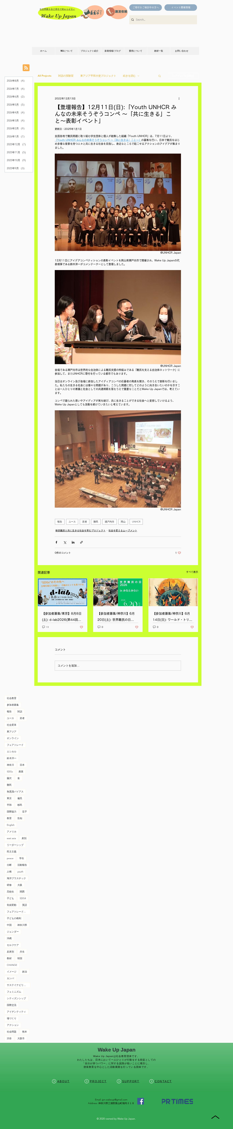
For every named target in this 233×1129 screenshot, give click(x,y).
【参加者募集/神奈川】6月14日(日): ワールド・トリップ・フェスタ (172, 617)
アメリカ (11, 831)
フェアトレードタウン (18, 911)
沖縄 (9, 938)
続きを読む (129, 75)
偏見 (19, 798)
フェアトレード (15, 744)
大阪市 (21, 1038)
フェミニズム (14, 991)
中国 (9, 924)
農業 (21, 771)
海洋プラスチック (16, 878)
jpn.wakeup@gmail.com (114, 1099)
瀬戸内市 (109, 521)
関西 (22, 891)
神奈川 (10, 764)
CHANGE (12, 965)
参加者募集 (13, 704)
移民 (19, 804)
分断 (9, 864)
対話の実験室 (66, 75)
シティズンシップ (16, 998)
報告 (59, 521)
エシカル (11, 751)
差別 (24, 838)
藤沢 (9, 778)
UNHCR (136, 521)
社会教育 (11, 698)
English (10, 824)
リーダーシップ (15, 844)
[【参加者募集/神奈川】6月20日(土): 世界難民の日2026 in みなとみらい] (118, 592)
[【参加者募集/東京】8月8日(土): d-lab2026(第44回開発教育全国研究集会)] (62, 592)
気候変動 (11, 904)
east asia (11, 838)
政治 (24, 971)
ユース (72, 521)
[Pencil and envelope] (85, 13)
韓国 (19, 958)
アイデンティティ (16, 1011)
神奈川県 (22, 924)
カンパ (10, 978)
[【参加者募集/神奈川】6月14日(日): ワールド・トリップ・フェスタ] (173, 592)
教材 (9, 958)
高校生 (10, 891)
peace (10, 858)
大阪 (19, 884)
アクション (13, 1025)
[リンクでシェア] (81, 542)
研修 (9, 884)
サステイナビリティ (17, 985)
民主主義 (11, 851)
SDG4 (23, 898)
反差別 (10, 951)
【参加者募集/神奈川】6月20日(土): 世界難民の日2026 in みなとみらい (116, 617)
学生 (21, 858)
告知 (19, 818)
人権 (9, 871)
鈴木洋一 (11, 758)
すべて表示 (192, 572)
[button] (159, 75)
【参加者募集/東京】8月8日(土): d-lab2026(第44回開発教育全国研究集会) (62, 617)
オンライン (13, 738)
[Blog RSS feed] (26, 67)
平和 (9, 804)
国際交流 (11, 1005)
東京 (9, 798)
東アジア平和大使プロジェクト (98, 75)
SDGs (10, 771)
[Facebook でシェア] (56, 542)
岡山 (123, 521)
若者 (84, 521)
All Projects (44, 75)
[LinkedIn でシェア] (73, 542)
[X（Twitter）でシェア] (64, 542)
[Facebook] (140, 1101)
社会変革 (11, 724)
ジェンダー (13, 931)
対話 (19, 711)
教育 (9, 818)
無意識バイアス (15, 791)
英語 (24, 904)
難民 (95, 521)
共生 (22, 951)
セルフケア (13, 945)
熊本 (24, 1031)
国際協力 (11, 811)
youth (20, 871)
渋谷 (9, 1038)
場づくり (11, 1018)
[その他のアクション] (179, 98)
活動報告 (22, 864)
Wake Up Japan (58, 16)
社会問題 (11, 1031)
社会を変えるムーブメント (122, 530)
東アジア (11, 731)
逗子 (24, 811)
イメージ (11, 971)
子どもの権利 (14, 918)
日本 (22, 764)
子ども (10, 898)
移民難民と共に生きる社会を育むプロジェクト (80, 530)
